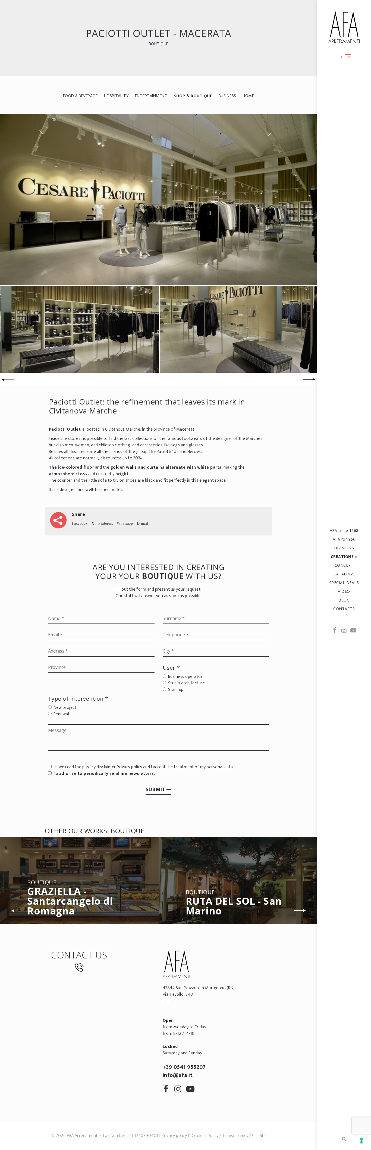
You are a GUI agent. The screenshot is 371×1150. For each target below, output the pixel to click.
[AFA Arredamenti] (344, 27)
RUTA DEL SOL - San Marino (234, 903)
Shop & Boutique (193, 96)
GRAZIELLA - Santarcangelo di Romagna (70, 898)
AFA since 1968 (344, 530)
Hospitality (116, 96)
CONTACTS (344, 608)
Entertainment (151, 96)
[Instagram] (344, 631)
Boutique (158, 44)
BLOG (344, 600)
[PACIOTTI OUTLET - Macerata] (158, 199)
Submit (156, 789)
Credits (259, 1135)
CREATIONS (342, 556)
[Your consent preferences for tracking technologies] (361, 1140)
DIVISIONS (344, 547)
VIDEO (344, 591)
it (340, 57)
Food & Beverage (80, 96)
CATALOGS (344, 573)
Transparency (235, 1135)
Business (227, 96)
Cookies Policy (205, 1135)
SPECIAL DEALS (344, 582)
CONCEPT (344, 565)
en (348, 57)
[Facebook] (335, 631)
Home (248, 96)
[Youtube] (353, 631)
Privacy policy (129, 767)
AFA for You (344, 539)
